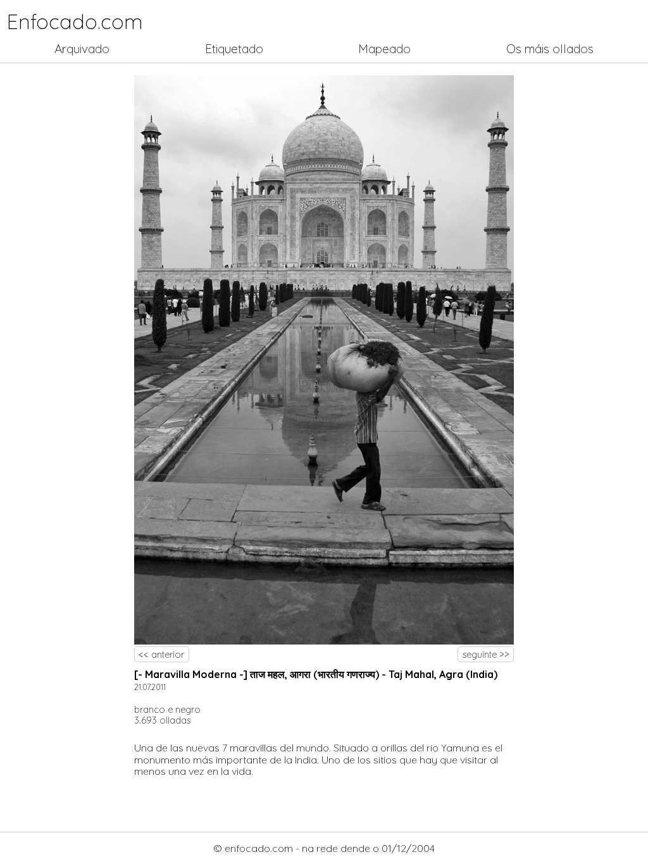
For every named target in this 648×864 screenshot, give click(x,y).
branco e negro (167, 709)
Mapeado (384, 49)
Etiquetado (234, 49)
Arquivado (81, 49)
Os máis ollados (550, 49)
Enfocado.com (75, 21)
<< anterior (161, 654)
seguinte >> (486, 654)
